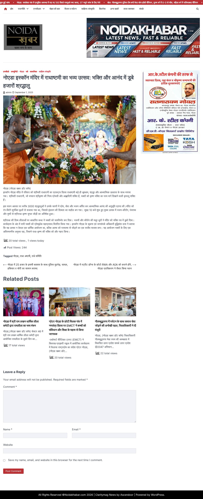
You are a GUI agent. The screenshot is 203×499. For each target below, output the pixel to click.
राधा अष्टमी (25, 256)
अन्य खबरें (114, 8)
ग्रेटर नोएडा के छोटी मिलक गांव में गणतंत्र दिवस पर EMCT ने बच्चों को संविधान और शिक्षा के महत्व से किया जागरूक (67, 328)
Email (76, 429)
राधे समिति (36, 256)
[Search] (197, 9)
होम (11, 8)
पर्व (27, 71)
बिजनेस (102, 8)
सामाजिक (33, 71)
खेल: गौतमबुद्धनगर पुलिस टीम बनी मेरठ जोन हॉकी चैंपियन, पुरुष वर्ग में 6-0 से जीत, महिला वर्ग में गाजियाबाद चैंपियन (125, 2)
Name (7, 429)
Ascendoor (126, 494)
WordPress (157, 494)
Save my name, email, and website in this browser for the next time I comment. (55, 460)
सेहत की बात (54, 8)
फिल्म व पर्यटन (71, 8)
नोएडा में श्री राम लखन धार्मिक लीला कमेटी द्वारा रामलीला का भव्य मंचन (21, 323)
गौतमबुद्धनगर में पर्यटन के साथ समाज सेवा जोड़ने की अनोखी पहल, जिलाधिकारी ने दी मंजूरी (115, 326)
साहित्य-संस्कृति (87, 8)
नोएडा (22, 71)
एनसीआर (37, 8)
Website (8, 444)
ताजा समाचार (129, 8)
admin (8, 92)
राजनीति (21, 8)
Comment (10, 386)
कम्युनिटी (14, 71)
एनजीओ (6, 71)
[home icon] (5, 9)
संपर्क (141, 8)
